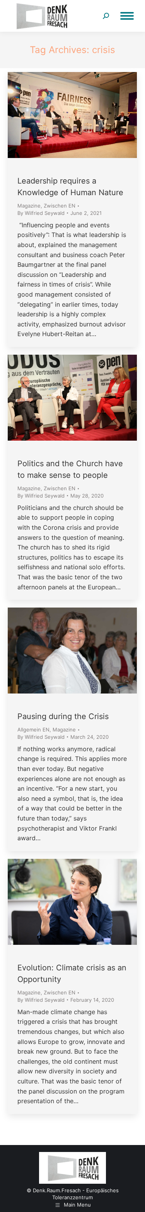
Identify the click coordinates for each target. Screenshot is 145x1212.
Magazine (29, 206)
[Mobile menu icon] (127, 15)
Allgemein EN (33, 729)
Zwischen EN (59, 206)
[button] (14, 1198)
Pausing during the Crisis (63, 716)
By (41, 213)
